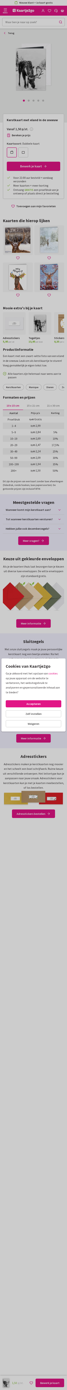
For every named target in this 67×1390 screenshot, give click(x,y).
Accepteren (33, 704)
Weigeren (33, 724)
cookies (53, 673)
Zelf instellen (34, 714)
